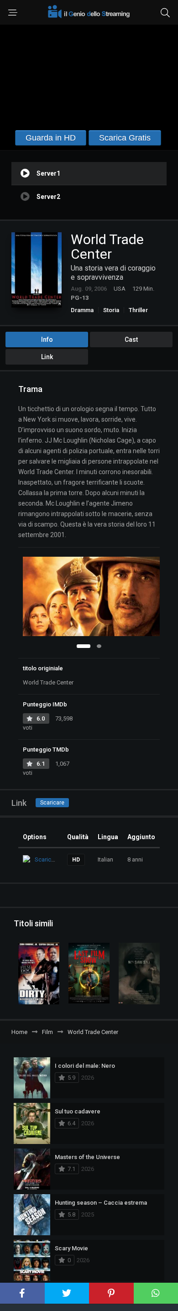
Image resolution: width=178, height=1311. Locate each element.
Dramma (82, 310)
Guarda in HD (51, 137)
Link (47, 356)
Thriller (138, 310)
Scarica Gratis (125, 137)
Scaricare (52, 802)
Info (47, 339)
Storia (111, 310)
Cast (131, 339)
